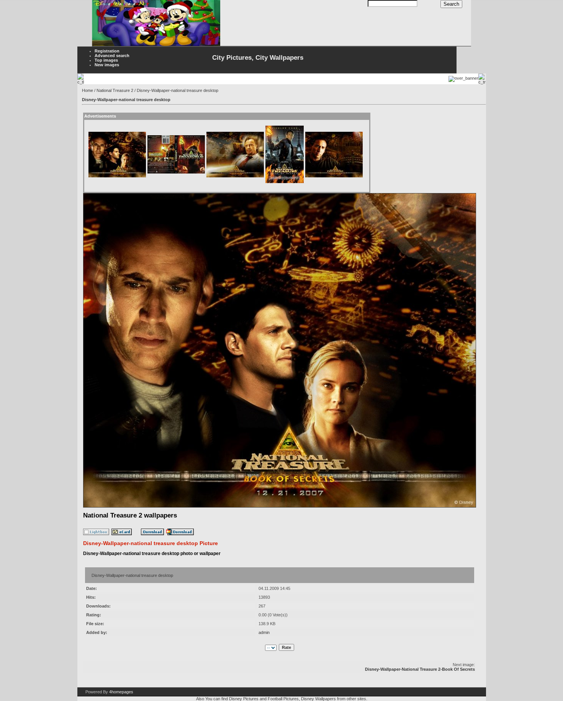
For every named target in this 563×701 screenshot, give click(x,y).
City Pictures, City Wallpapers (257, 57)
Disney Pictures (244, 698)
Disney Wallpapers (318, 698)
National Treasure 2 (115, 90)
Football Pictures (283, 698)
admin (264, 632)
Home (87, 90)
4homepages (121, 692)
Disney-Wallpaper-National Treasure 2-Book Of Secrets (420, 669)
